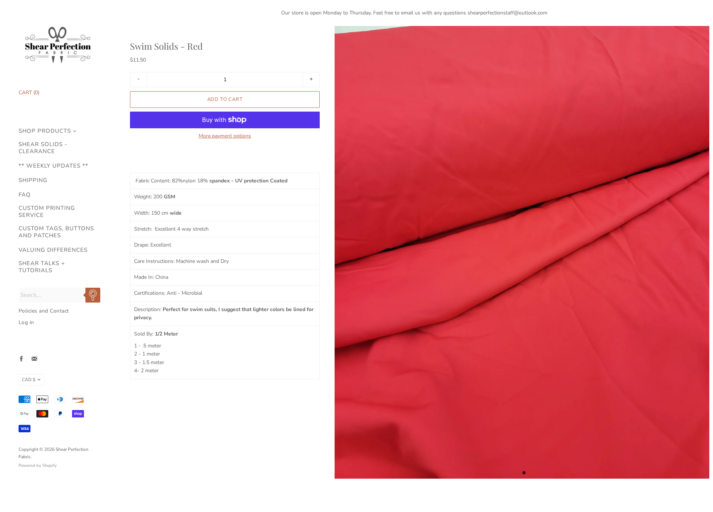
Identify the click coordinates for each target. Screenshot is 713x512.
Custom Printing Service (47, 212)
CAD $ (28, 380)
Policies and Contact (44, 311)
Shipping (33, 180)
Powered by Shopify (38, 465)
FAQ (25, 194)
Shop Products (45, 131)
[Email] (34, 359)
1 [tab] (524, 475)
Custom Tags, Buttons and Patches (56, 232)
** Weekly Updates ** (53, 165)
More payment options (225, 136)
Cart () (29, 92)
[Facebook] (21, 359)
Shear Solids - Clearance (43, 148)
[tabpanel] (522, 252)
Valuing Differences (53, 250)
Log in (26, 322)
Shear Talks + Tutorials (42, 267)
